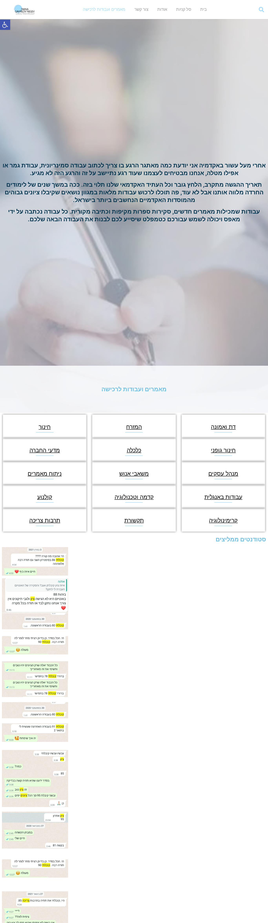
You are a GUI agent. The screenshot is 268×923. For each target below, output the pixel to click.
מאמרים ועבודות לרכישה (104, 9)
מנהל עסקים (223, 474)
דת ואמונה (223, 427)
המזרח (134, 427)
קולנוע (44, 497)
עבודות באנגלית (223, 497)
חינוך (45, 427)
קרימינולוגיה (223, 520)
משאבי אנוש (134, 474)
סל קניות (183, 9)
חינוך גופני (223, 450)
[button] (5, 25)
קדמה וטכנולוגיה (134, 497)
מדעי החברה (44, 450)
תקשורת (134, 520)
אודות (162, 9)
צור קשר (141, 9)
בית (203, 9)
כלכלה (134, 450)
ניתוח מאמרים (45, 474)
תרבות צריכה (44, 520)
